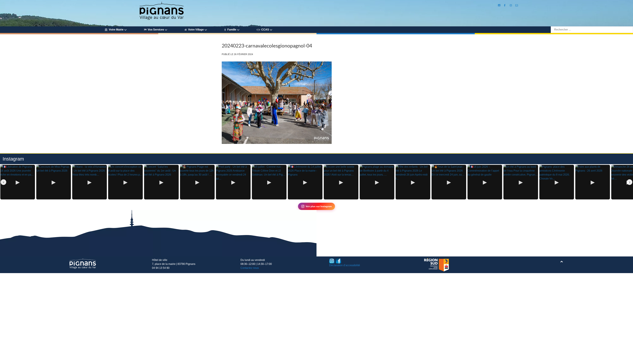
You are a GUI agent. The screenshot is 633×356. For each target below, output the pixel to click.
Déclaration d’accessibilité (344, 265)
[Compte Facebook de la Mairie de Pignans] (505, 5)
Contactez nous (250, 268)
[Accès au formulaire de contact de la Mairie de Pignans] (516, 5)
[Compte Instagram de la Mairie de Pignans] (511, 5)
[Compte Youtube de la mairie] (499, 5)
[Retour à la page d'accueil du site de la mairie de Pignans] (161, 10)
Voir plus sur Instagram (319, 206)
